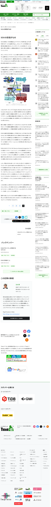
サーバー (15, 18)
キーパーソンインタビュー (35, 456)
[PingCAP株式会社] (9, 399)
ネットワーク (21, 18)
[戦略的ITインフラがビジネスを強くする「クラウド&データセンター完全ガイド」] (18, 489)
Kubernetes (10, 19)
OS (20, 457)
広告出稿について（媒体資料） (20, 436)
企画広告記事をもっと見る (43, 275)
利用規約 (40, 435)
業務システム (32, 454)
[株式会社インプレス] (6, 496)
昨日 (37, 35)
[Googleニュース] (28, 335)
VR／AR (3, 470)
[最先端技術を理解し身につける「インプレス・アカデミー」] (37, 500)
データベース (13, 460)
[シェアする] (16, 217)
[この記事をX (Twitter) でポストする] (19, 217)
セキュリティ (13, 475)
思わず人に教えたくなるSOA (22, 22)
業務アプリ (3, 465)
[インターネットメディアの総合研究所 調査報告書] (18, 493)
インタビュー (30, 19)
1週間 (42, 35)
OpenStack (16, 19)
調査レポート (32, 458)
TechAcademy (46, 465)
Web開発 (22, 463)
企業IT (18, 1)
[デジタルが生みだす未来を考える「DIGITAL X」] (18, 500)
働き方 (21, 475)
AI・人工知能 (3, 19)
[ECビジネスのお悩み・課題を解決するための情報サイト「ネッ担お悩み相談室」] (18, 504)
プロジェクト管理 (5, 472)
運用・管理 (22, 470)
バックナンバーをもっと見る (17, 271)
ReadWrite (46, 468)
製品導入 (26, 1)
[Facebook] (28, 331)
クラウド (33, 18)
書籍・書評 (45, 456)
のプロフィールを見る (16, 318)
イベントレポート (23, 19)
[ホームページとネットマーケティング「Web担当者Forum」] (37, 489)
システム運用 (13, 472)
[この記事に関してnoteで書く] (26, 217)
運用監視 (3, 475)
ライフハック (4, 480)
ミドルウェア (4, 460)
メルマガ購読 (17, 8)
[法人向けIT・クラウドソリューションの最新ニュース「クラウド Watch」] (28, 493)
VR (35, 19)
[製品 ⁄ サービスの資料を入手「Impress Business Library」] (37, 496)
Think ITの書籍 (45, 19)
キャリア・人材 (13, 477)
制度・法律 (22, 480)
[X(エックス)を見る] (41, 426)
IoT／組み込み (4, 457)
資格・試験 (3, 477)
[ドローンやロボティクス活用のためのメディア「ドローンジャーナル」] (28, 500)
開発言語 (3, 463)
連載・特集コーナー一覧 (11, 22)
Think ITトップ (3, 22)
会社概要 (28, 438)
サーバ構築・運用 (33, 463)
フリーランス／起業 (23, 478)
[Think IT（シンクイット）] (7, 430)
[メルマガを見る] (34, 426)
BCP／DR (22, 472)
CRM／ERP (13, 468)
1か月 (47, 35)
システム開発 (13, 457)
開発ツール (13, 463)
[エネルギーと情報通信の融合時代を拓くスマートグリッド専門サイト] (18, 496)
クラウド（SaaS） (14, 465)
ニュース (45, 452)
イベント (45, 461)
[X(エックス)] (24, 335)
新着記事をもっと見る (43, 169)
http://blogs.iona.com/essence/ (11, 314)
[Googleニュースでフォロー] (44, 426)
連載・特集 (3, 18)
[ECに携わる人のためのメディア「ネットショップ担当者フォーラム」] (28, 496)
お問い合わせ (29, 435)
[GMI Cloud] (27, 399)
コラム (45, 463)
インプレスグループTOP (43, 438)
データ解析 (22, 465)
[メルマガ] (24, 331)
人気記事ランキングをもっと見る (43, 114)
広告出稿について (40, 8)
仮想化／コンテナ (40, 18)
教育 (11, 480)
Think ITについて (34, 8)
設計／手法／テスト (23, 461)
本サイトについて (7, 435)
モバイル (3, 468)
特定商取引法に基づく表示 (20, 438)
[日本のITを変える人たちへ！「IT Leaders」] (37, 493)
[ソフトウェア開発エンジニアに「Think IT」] (28, 489)
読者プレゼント (28, 8)
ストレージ (28, 18)
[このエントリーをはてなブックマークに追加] (23, 217)
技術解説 (45, 454)
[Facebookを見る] (37, 426)
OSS (21, 468)
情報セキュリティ (33, 461)
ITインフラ (9, 18)
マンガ (39, 19)
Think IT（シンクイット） (6, 5)
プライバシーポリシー (8, 438)
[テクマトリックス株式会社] (7, 415)
